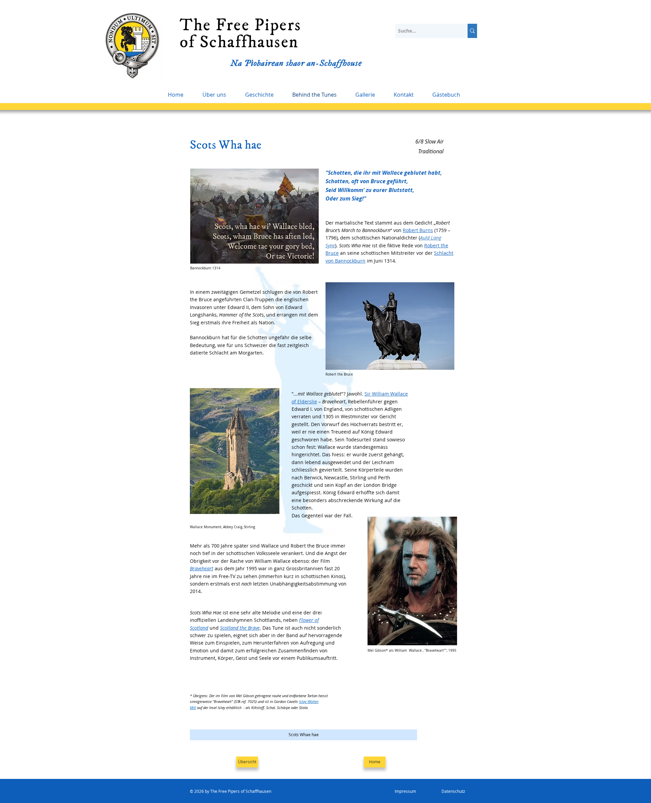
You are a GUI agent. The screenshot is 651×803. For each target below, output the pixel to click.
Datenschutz (453, 791)
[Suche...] (472, 31)
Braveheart (201, 568)
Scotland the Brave (240, 628)
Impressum (406, 791)
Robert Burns (418, 230)
